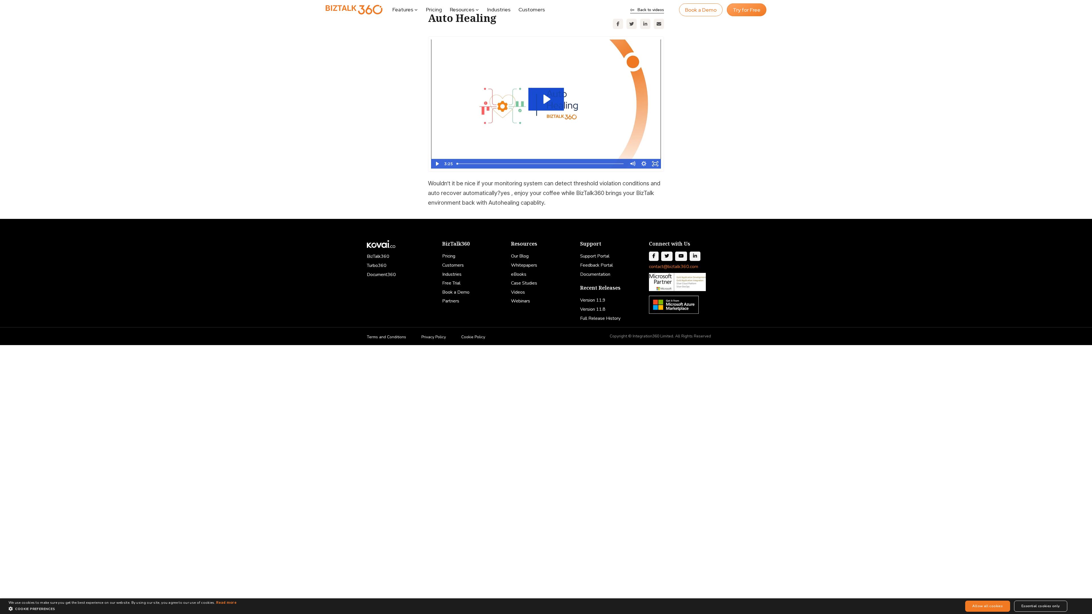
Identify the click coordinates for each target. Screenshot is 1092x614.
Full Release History (600, 318)
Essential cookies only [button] (1040, 606)
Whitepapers (524, 265)
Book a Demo (701, 10)
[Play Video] (436, 164)
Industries (498, 9)
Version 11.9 (592, 300)
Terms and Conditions (386, 337)
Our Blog (520, 256)
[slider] (540, 164)
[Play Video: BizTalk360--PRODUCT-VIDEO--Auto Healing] (546, 99)
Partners (450, 301)
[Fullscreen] (655, 164)
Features (402, 9)
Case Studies (524, 283)
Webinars (520, 301)
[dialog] (546, 606)
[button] (123, 609)
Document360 (381, 274)
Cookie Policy (473, 337)
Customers (531, 9)
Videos (518, 292)
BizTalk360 (378, 256)
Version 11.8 (592, 309)
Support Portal (594, 256)
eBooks (518, 274)
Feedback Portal (596, 265)
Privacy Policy (433, 337)
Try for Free (746, 10)
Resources (462, 9)
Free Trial (451, 283)
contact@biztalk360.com (673, 267)
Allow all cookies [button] (987, 606)
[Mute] (632, 164)
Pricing (434, 9)
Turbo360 (376, 265)
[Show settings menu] (644, 164)
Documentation (595, 274)
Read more (226, 602)
